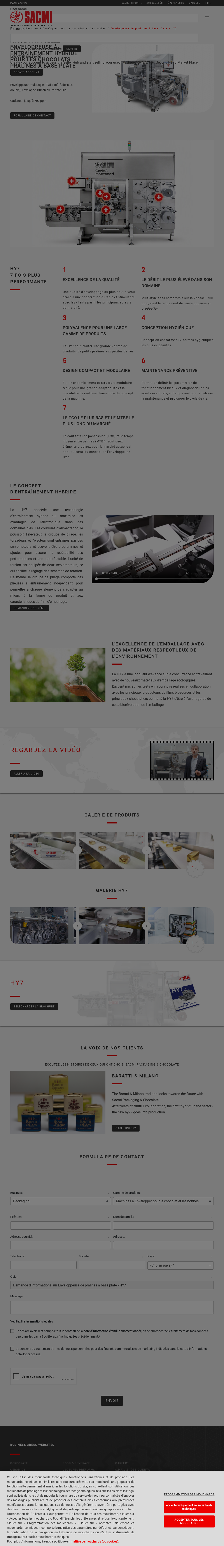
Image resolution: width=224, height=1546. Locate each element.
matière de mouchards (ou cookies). (95, 1541)
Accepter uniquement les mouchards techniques (189, 1507)
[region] (112, 1508)
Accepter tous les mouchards (189, 1521)
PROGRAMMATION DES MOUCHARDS (189, 1494)
